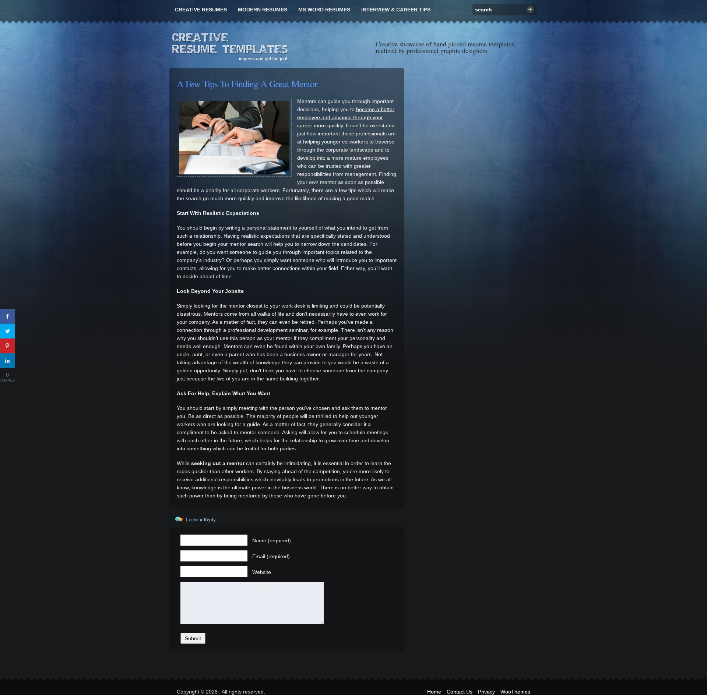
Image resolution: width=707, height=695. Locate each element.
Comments (265, 588)
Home (434, 692)
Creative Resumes (201, 10)
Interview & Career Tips (395, 10)
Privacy (486, 692)
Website (261, 572)
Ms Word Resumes (324, 10)
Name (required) (271, 540)
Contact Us (459, 692)
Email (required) (271, 556)
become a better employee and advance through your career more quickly (345, 117)
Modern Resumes (262, 10)
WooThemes (515, 692)
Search (530, 9)
